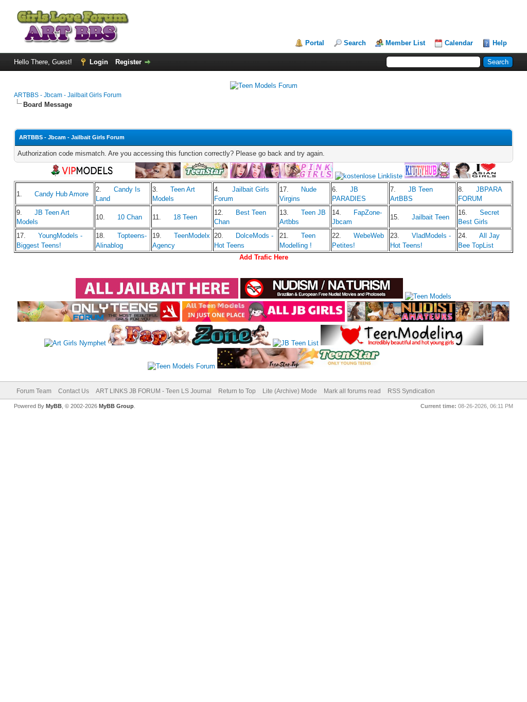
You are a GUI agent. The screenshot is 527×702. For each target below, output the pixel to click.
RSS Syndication (411, 391)
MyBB (54, 406)
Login (99, 62)
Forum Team (33, 391)
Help (500, 43)
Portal (314, 43)
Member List (405, 43)
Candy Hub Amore (61, 194)
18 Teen (185, 217)
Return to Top (237, 391)
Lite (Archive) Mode (289, 391)
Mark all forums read (352, 391)
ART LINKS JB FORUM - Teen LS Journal (154, 391)
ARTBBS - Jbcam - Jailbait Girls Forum (67, 95)
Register (128, 62)
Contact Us (73, 391)
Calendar (459, 43)
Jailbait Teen (430, 217)
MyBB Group (116, 406)
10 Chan (129, 217)
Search (355, 43)
